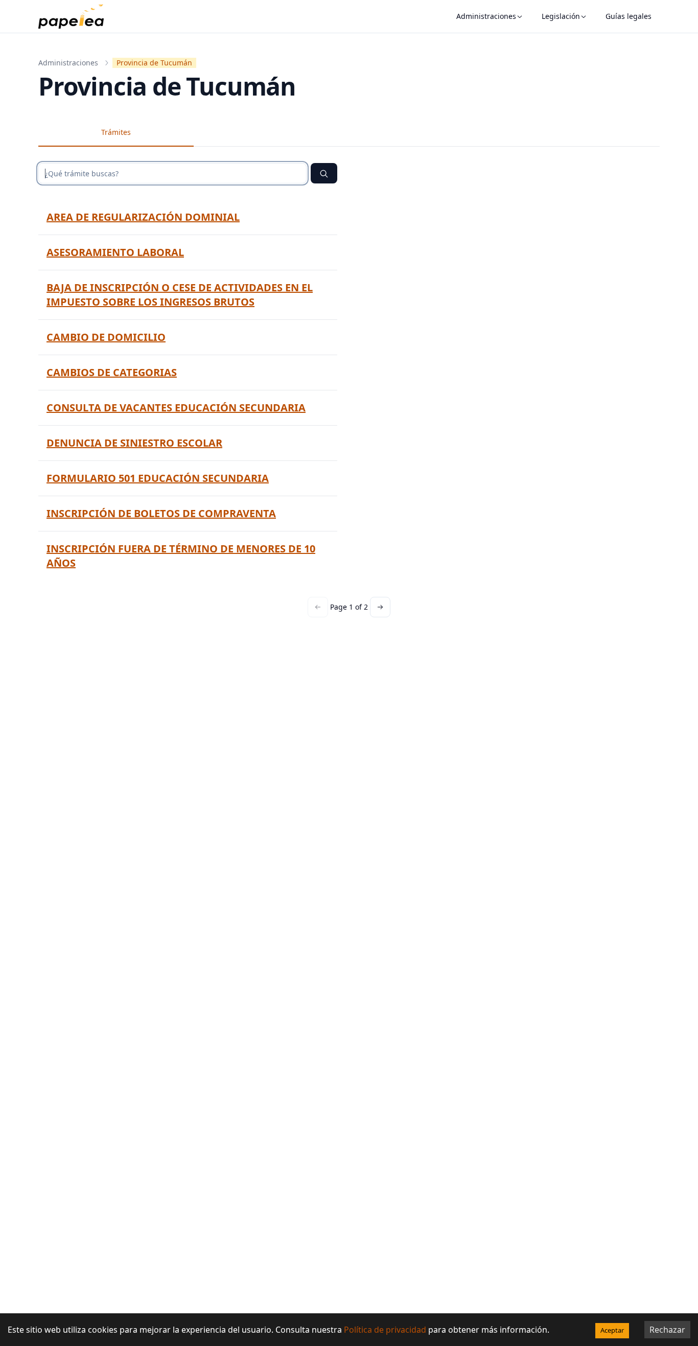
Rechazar (667, 1329)
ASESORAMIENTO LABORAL (115, 252)
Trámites (116, 132)
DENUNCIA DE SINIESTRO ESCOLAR (134, 443)
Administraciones (486, 16)
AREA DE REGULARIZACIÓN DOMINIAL (143, 217)
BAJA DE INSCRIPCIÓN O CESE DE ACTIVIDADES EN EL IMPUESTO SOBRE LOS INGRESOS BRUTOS (179, 295)
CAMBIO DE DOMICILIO (106, 337)
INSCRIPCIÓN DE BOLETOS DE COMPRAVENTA (161, 513)
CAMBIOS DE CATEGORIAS (111, 372)
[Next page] (380, 607)
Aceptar (612, 1330)
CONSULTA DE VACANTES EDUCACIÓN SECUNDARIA (176, 407)
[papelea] (76, 16)
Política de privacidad (385, 1329)
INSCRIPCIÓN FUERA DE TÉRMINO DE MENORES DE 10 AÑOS (180, 556)
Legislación (561, 16)
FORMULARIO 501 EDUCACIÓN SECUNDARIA (157, 478)
